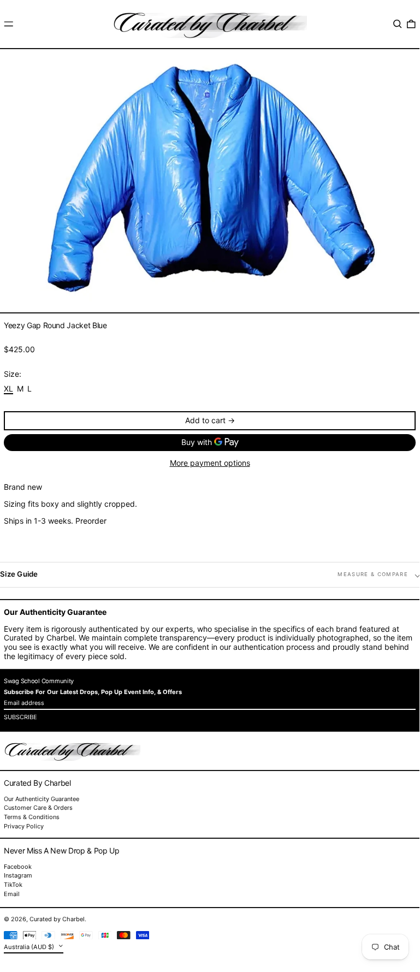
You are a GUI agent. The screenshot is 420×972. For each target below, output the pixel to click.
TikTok (13, 884)
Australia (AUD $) (30, 946)
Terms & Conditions (32, 817)
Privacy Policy (24, 826)
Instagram (18, 875)
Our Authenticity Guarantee (41, 799)
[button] (398, 24)
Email (12, 894)
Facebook (18, 866)
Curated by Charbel (57, 919)
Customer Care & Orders (38, 807)
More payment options (210, 463)
